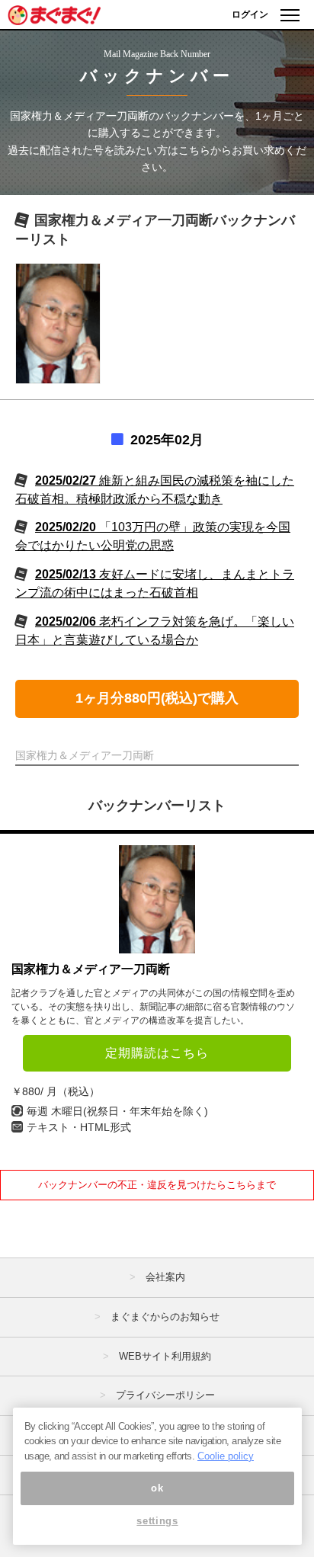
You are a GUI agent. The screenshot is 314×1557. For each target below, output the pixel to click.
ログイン (250, 14)
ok (157, 1488)
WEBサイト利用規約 (165, 1356)
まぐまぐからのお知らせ (165, 1316)
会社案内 (165, 1277)
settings (157, 1521)
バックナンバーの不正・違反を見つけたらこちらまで (157, 1184)
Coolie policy (225, 1456)
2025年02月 (166, 439)
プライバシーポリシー (165, 1395)
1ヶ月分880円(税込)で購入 (157, 698)
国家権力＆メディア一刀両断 (90, 969)
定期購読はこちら (157, 1052)
